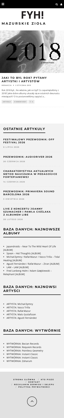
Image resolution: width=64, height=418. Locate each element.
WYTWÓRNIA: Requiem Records (24, 347)
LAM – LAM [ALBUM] (18, 267)
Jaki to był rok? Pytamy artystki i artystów (24, 79)
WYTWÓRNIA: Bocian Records (23, 343)
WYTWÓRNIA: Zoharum (19, 361)
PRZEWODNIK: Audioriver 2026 (28, 156)
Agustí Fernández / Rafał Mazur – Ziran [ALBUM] (33, 263)
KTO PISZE (47, 379)
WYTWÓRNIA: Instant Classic (22, 354)
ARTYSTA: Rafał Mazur (19, 310)
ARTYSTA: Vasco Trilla (18, 307)
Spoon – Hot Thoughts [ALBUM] (24, 253)
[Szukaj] (57, 4)
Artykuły (7, 102)
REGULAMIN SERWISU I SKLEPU (34, 384)
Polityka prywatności (34, 387)
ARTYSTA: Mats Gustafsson (21, 314)
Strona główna (24, 379)
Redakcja (7, 85)
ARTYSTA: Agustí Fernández (22, 317)
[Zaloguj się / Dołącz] (61, 4)
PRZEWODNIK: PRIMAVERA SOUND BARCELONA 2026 (29, 193)
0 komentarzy (20, 102)
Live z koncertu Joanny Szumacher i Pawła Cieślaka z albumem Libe (27, 211)
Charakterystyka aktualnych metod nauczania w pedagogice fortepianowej (30, 174)
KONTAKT (34, 382)
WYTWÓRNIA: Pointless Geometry (25, 350)
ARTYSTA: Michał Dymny (20, 304)
